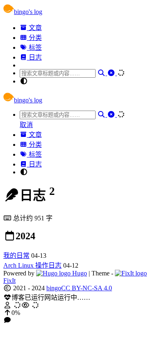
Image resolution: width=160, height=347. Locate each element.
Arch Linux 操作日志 (32, 265)
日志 (34, 57)
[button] (80, 313)
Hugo (79, 273)
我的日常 (16, 255)
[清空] (112, 72)
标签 (34, 47)
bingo (53, 288)
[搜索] (102, 72)
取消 (26, 124)
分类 (34, 37)
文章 (34, 27)
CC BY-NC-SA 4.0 (86, 288)
